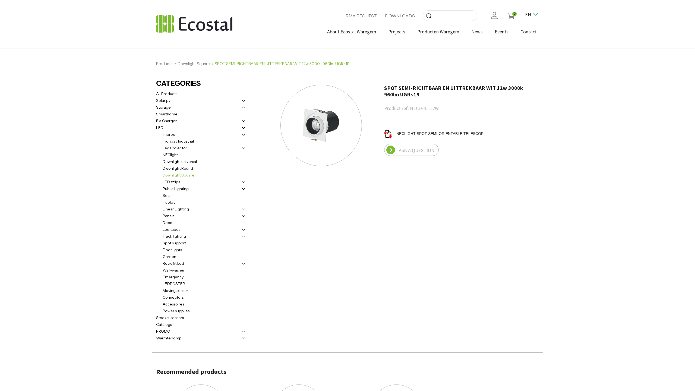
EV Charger (166, 120)
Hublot (169, 202)
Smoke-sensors (170, 317)
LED (159, 127)
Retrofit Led (173, 263)
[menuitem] (351, 31)
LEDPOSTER (174, 283)
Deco (167, 222)
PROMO (163, 331)
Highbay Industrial (178, 141)
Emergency (173, 277)
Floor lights (172, 249)
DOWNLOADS (400, 15)
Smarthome (167, 114)
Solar (167, 195)
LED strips (171, 181)
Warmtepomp (169, 338)
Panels (168, 215)
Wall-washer (174, 270)
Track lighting (174, 236)
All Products (166, 93)
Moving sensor (175, 290)
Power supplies (176, 310)
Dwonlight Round (178, 168)
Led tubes (171, 229)
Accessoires (173, 304)
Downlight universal (180, 161)
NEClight (170, 154)
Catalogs (164, 324)
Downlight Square (194, 63)
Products (164, 63)
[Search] (429, 15)
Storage (163, 107)
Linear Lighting (176, 209)
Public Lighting (176, 188)
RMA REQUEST (361, 15)
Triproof (170, 134)
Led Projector (175, 148)
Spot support (174, 243)
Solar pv (163, 100)
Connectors (173, 297)
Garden (169, 256)
